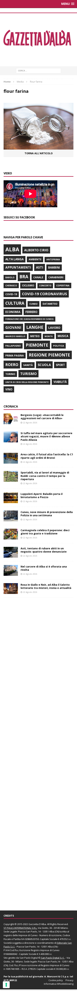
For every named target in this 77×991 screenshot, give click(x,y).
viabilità (60, 382)
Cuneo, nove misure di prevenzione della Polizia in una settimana (47, 513)
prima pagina (14, 355)
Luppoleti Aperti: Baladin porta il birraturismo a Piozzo (41, 495)
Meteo (35, 336)
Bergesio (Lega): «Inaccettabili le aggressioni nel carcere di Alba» (42, 416)
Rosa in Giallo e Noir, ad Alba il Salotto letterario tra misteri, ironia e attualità (46, 586)
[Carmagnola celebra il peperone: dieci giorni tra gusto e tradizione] (11, 537)
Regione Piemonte (49, 355)
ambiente (35, 259)
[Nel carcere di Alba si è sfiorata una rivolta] (11, 573)
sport (60, 365)
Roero (11, 364)
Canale (38, 277)
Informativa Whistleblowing (58, 983)
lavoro (54, 328)
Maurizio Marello (15, 336)
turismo (28, 373)
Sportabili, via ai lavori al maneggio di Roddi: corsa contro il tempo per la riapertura (45, 476)
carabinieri (55, 277)
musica (63, 336)
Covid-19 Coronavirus (44, 293)
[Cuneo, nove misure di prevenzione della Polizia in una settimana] (11, 519)
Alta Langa (14, 259)
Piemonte (37, 345)
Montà (49, 336)
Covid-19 (11, 294)
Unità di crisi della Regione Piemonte (27, 382)
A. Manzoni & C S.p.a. (56, 976)
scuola (44, 365)
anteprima (53, 259)
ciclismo (28, 285)
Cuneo (33, 303)
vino (8, 389)
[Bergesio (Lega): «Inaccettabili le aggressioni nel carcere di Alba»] (11, 422)
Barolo (10, 277)
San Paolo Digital (29, 957)
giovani (13, 327)
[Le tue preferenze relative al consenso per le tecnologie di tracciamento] (6, 984)
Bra (24, 277)
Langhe (34, 327)
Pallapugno (13, 345)
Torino (10, 374)
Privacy (69, 980)
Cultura (14, 303)
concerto (45, 285)
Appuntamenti (18, 267)
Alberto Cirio (36, 250)
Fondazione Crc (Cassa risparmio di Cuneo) (29, 319)
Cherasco (11, 285)
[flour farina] (38, 147)
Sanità (28, 365)
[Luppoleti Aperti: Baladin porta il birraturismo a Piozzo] (11, 501)
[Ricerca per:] (38, 70)
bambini (54, 267)
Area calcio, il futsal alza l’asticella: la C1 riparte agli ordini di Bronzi (47, 456)
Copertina (62, 285)
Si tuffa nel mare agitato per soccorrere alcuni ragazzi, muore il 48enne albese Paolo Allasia (46, 436)
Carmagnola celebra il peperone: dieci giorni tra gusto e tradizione (45, 531)
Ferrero (31, 312)
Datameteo (50, 303)
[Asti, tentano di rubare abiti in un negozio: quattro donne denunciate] (11, 555)
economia (12, 312)
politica (58, 345)
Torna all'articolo (39, 153)
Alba (12, 249)
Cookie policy (56, 980)
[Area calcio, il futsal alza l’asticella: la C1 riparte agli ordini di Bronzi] (11, 461)
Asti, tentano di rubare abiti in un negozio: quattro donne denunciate (44, 550)
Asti (39, 267)
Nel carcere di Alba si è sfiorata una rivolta (44, 568)
